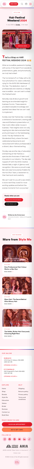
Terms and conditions (22, 398)
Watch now (22, 46)
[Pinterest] (14, 439)
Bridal (4, 406)
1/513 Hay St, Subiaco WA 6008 (14, 360)
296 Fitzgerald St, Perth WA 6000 (14, 371)
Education (5, 400)
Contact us (6, 412)
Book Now (13, 4)
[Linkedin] (24, 439)
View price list (11, 204)
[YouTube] (19, 439)
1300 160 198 (8, 362)
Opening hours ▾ (10, 365)
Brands (4, 394)
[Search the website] (22, 4)
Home (4, 388)
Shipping (21, 388)
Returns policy (23, 391)
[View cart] (26, 4)
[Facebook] (10, 439)
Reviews (5, 409)
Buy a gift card (17, 429)
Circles (18, 25)
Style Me (5, 397)
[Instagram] (5, 439)
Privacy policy (23, 394)
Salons (4, 403)
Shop (3, 391)
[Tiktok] (29, 439)
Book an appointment (13, 199)
